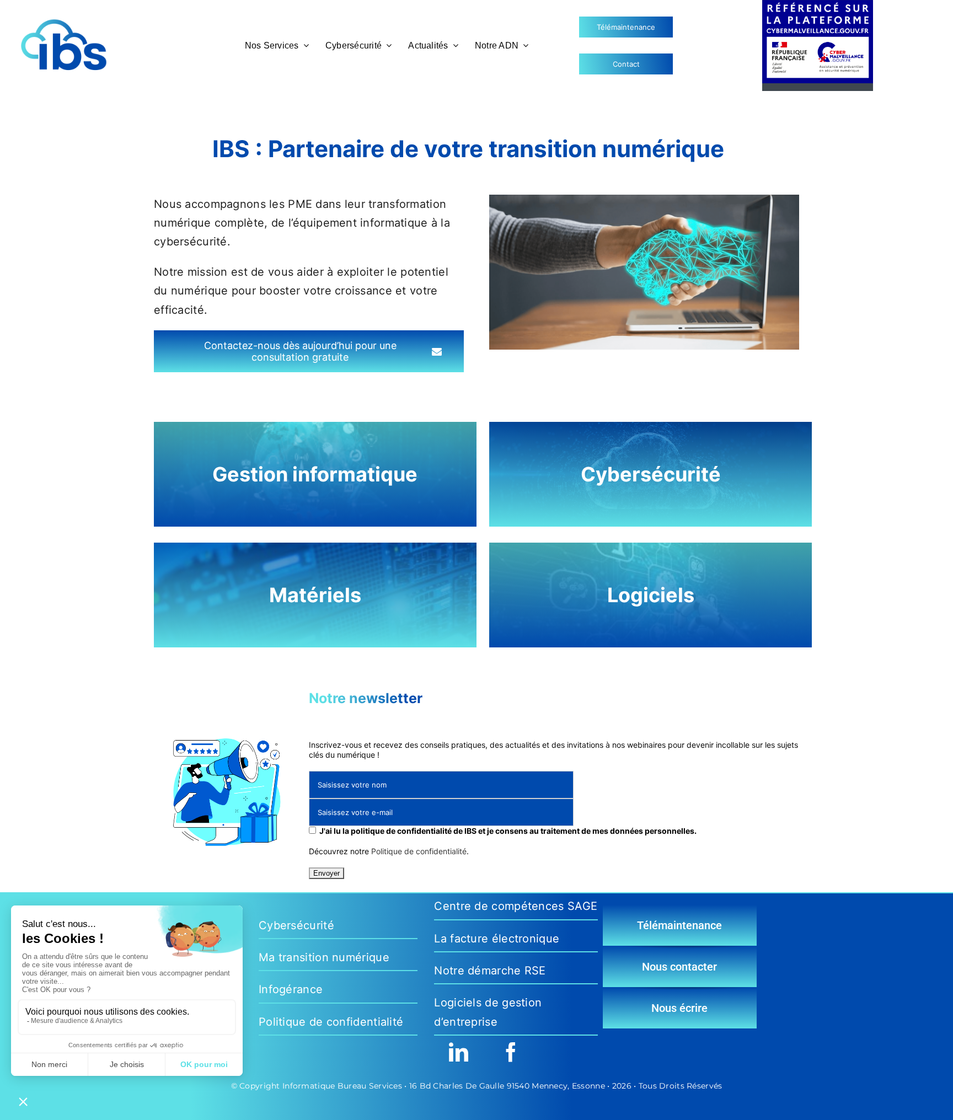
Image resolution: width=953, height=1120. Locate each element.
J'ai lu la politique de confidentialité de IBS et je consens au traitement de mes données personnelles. (508, 830)
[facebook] (511, 1052)
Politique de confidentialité (419, 851)
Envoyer (326, 873)
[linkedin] (458, 1052)
